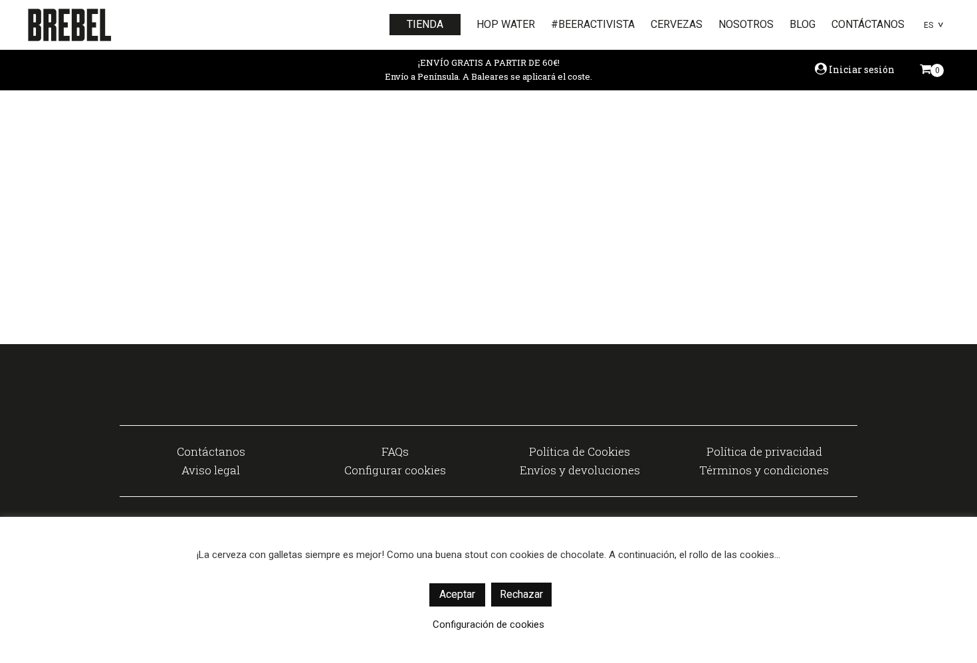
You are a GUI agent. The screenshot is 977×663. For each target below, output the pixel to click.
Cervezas (677, 24)
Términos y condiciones (764, 470)
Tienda (425, 24)
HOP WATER (506, 24)
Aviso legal (210, 470)
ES (928, 25)
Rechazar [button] (521, 594)
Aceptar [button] (457, 594)
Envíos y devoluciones (580, 470)
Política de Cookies (579, 451)
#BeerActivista (593, 24)
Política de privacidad (764, 451)
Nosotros (746, 24)
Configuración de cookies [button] (488, 624)
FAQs (395, 451)
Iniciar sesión (861, 69)
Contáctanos (868, 24)
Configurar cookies (395, 470)
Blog (802, 24)
